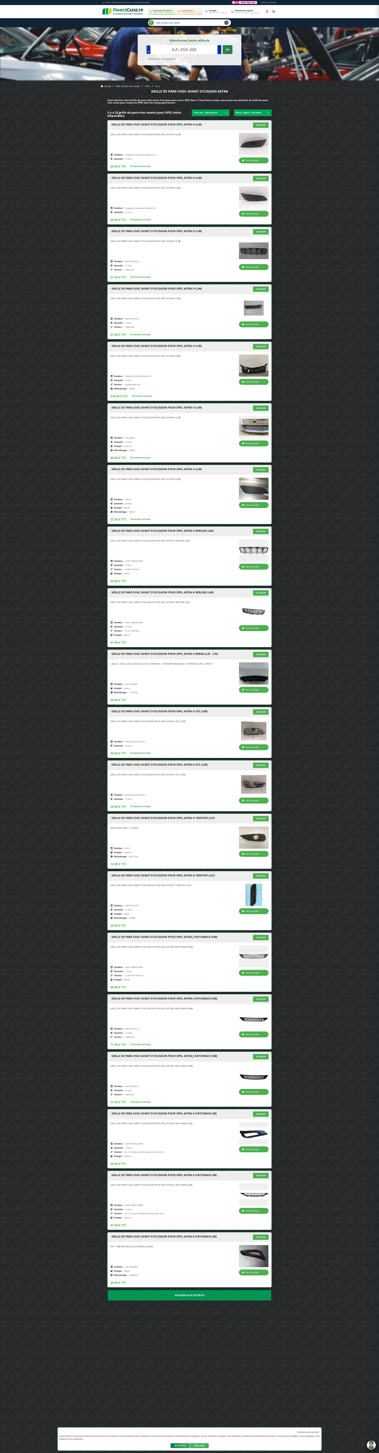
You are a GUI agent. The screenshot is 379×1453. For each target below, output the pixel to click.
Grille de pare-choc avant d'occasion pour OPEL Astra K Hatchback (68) (164, 1113)
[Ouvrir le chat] (371, 1446)
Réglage (199, 1445)
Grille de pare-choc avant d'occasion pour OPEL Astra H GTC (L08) (159, 711)
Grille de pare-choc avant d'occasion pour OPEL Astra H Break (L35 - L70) (164, 653)
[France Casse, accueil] (122, 11)
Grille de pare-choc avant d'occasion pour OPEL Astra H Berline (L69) (162, 530)
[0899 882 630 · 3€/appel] (244, 2)
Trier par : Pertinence (210, 113)
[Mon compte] (267, 12)
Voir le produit (252, 160)
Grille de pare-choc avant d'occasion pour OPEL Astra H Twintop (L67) (163, 818)
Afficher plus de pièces (189, 1295)
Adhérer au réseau (269, 2)
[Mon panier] (274, 12)
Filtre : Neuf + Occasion (253, 113)
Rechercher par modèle (161, 59)
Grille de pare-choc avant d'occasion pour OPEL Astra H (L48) (156, 124)
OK (227, 49)
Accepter (180, 1445)
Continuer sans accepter (308, 1431)
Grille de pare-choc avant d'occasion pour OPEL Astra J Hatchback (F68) (164, 936)
